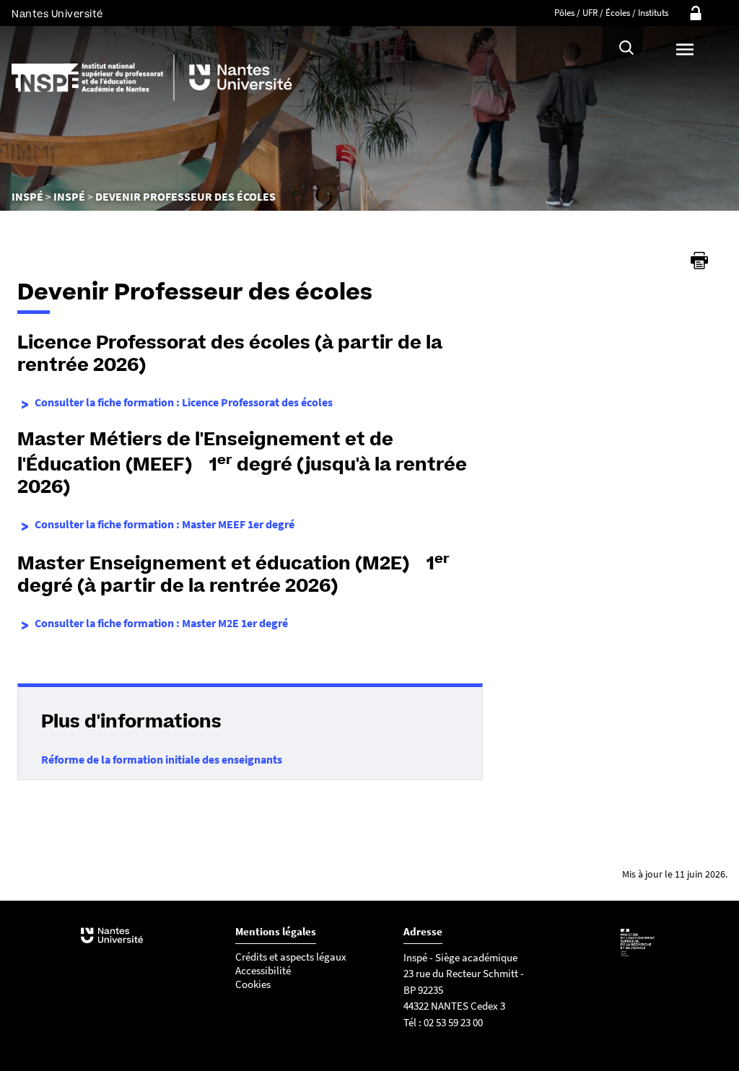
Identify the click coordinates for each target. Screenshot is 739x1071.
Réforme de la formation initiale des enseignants (161, 759)
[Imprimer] (699, 260)
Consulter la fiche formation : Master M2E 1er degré (161, 623)
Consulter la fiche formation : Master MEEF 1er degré (164, 524)
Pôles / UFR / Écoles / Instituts (611, 12)
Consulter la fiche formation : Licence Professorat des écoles (184, 402)
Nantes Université (57, 14)
